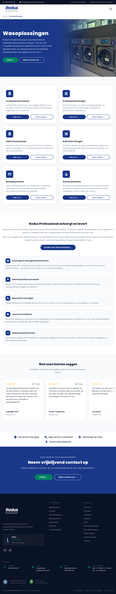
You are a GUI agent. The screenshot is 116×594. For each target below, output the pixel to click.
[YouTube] (10, 550)
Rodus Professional (14, 590)
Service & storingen (78, 2)
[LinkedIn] (5, 550)
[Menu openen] (110, 8)
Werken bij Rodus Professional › (101, 2)
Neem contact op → (32, 60)
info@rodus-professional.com (33, 2)
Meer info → (17, 117)
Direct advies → (42, 117)
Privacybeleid (78, 590)
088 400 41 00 (10, 2)
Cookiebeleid (108, 590)
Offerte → (10, 60)
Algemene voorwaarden (93, 590)
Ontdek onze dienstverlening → (58, 247)
